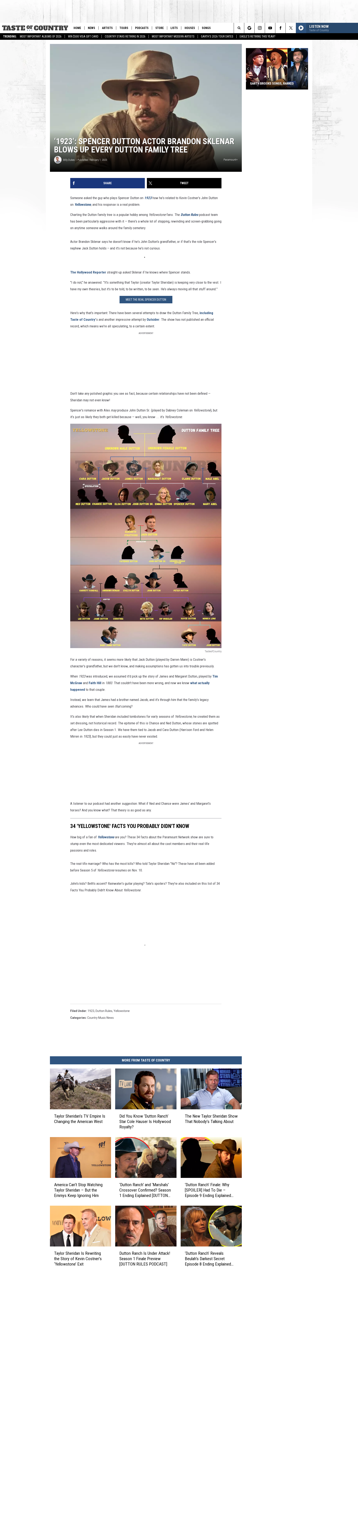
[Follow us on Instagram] (260, 28)
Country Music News (100, 1017)
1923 (148, 198)
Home (77, 28)
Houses (190, 28)
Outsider (153, 319)
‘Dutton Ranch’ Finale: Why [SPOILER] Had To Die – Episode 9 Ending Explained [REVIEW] (208, 1190)
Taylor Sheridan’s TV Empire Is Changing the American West (79, 1119)
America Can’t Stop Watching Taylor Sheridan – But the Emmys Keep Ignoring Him (78, 1190)
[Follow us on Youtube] (270, 28)
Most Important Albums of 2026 (41, 36)
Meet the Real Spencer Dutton (146, 299)
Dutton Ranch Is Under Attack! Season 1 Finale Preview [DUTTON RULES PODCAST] (144, 1259)
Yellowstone (122, 1011)
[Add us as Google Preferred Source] (249, 28)
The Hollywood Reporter (88, 272)
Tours (124, 28)
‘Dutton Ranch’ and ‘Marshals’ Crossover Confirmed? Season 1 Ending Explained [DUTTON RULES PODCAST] (145, 1190)
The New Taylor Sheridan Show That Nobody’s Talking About (211, 1119)
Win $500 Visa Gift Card (83, 36)
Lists (174, 28)
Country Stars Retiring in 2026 (125, 36)
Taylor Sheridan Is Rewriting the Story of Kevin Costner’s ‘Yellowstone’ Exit (78, 1259)
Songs (206, 28)
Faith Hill (95, 683)
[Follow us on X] (291, 28)
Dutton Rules (104, 1011)
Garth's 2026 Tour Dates (217, 36)
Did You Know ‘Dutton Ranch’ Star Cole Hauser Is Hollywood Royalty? (145, 1121)
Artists (107, 28)
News (91, 28)
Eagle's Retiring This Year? (257, 36)
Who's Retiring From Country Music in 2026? (272, 81)
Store (159, 28)
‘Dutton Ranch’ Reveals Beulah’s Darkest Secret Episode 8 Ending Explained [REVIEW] (208, 1259)
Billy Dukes (69, 159)
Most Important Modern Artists (173, 36)
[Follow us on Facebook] (280, 28)
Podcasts (142, 28)
